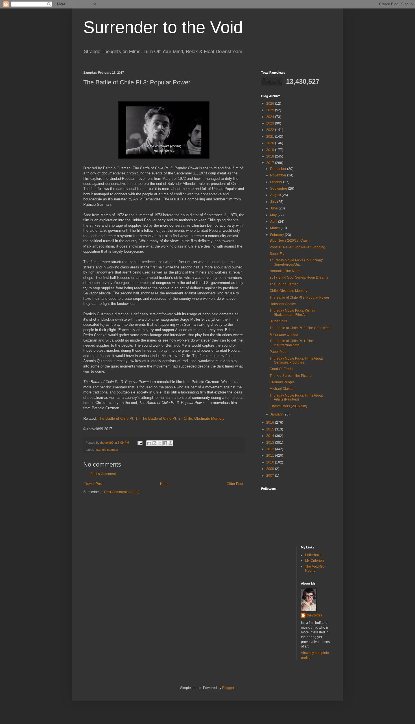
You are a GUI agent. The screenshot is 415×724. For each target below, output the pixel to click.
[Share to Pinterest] (170, 443)
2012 (270, 449)
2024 (270, 117)
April (274, 222)
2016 (270, 423)
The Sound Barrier (284, 284)
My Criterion (314, 561)
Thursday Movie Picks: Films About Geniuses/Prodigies (296, 360)
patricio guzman (107, 449)
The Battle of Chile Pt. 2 (160, 418)
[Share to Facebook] (165, 443)
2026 (270, 104)
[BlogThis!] (154, 443)
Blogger (228, 688)
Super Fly (277, 254)
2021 (270, 137)
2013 (270, 443)
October (276, 182)
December (278, 169)
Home (164, 484)
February (277, 235)
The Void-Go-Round (315, 568)
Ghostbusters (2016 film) (288, 406)
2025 (270, 110)
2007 (270, 476)
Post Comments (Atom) (121, 492)
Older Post (235, 484)
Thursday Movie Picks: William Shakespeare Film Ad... (293, 312)
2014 (270, 436)
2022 (270, 130)
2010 (270, 462)
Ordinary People (282, 382)
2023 (270, 123)
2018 (270, 156)
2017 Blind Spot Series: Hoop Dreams (299, 277)
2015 (270, 429)
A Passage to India (284, 334)
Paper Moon (279, 352)
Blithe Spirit (278, 321)
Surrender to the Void (163, 27)
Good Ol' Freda (281, 369)
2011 (270, 456)
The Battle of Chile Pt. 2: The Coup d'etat (300, 328)
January (276, 414)
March (275, 228)
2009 (270, 469)
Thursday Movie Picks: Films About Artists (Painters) (296, 397)
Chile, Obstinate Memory (204, 418)
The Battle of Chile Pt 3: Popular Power (299, 297)
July (273, 202)
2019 (270, 150)
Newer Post (93, 484)
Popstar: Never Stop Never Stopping (297, 247)
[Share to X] (160, 443)
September (279, 189)
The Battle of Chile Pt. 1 (117, 418)
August (276, 195)
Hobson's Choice (283, 304)
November (278, 175)
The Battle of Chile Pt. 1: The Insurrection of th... (291, 343)
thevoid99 (314, 615)
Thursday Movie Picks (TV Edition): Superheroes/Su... (296, 262)
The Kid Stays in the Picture (291, 376)
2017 (270, 163)
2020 (270, 143)
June (274, 208)
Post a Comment (103, 474)
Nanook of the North (285, 271)
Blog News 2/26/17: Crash (290, 240)
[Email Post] (139, 442)
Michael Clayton (282, 389)
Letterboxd (313, 555)
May (274, 215)
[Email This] (149, 443)
